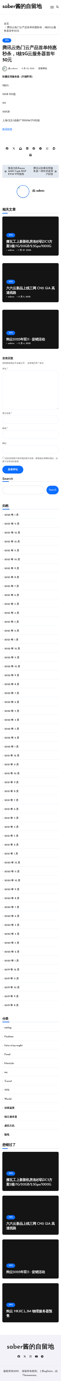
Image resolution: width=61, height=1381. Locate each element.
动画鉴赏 (9, 1108)
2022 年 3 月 (11, 729)
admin (40, 190)
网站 (4, 443)
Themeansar (29, 1375)
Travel (8, 1081)
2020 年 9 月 (11, 889)
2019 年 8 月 (11, 1005)
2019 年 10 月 (12, 987)
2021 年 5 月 (11, 818)
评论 (5, 369)
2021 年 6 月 (11, 809)
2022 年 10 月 (12, 666)
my (6, 1072)
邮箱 (5, 428)
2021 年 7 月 (11, 800)
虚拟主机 (9, 1126)
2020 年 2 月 (11, 952)
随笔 (6, 1135)
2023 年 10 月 (12, 559)
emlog (7, 1028)
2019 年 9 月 (11, 996)
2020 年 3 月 (11, 943)
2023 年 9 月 (11, 568)
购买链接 (7, 129)
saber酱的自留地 (22, 6)
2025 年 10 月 (12, 533)
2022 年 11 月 (11, 657)
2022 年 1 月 (11, 747)
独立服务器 (10, 1117)
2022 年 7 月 (11, 693)
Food (7, 1054)
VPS (7, 40)
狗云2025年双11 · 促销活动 (25, 339)
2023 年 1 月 (11, 640)
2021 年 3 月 (11, 836)
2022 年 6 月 (11, 702)
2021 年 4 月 (11, 827)
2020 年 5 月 (11, 925)
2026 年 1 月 (11, 515)
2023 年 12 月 (12, 541)
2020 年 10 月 (12, 880)
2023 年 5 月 (11, 604)
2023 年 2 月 (11, 631)
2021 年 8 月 (11, 791)
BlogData (47, 1371)
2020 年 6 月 (11, 916)
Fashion (8, 1036)
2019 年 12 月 (11, 969)
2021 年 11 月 (11, 764)
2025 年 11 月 (11, 524)
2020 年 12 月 (12, 862)
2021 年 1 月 (11, 854)
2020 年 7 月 (11, 907)
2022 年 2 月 (11, 738)
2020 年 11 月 (12, 871)
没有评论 (42, 68)
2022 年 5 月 (11, 711)
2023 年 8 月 (11, 577)
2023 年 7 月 (11, 586)
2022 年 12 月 (12, 648)
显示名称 (7, 413)
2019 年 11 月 (11, 978)
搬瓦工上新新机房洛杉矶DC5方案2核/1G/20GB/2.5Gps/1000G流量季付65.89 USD (30, 246)
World (7, 1099)
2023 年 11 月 (11, 550)
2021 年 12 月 (11, 755)
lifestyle (9, 1063)
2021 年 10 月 (12, 773)
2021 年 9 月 (11, 782)
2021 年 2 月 (11, 845)
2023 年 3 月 (11, 622)
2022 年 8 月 (11, 684)
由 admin (13, 68)
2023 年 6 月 (11, 595)
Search (7, 479)
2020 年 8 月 (11, 898)
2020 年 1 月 (11, 961)
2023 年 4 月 (11, 613)
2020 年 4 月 (11, 934)
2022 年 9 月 (11, 675)
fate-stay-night (13, 1045)
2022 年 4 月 (11, 720)
